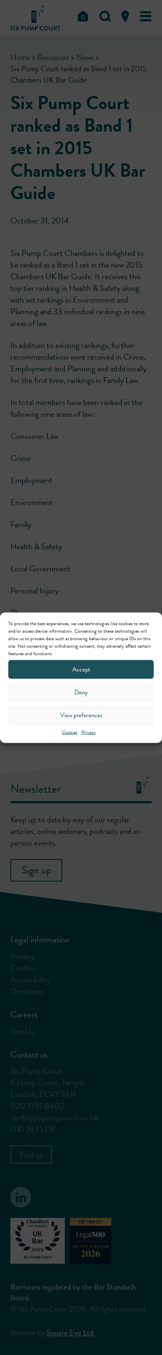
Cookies (69, 732)
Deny (81, 692)
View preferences (81, 715)
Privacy (88, 732)
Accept (81, 669)
